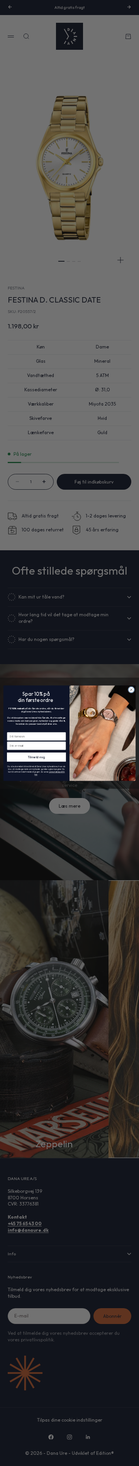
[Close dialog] (131, 689)
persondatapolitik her (49, 773)
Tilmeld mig (36, 757)
